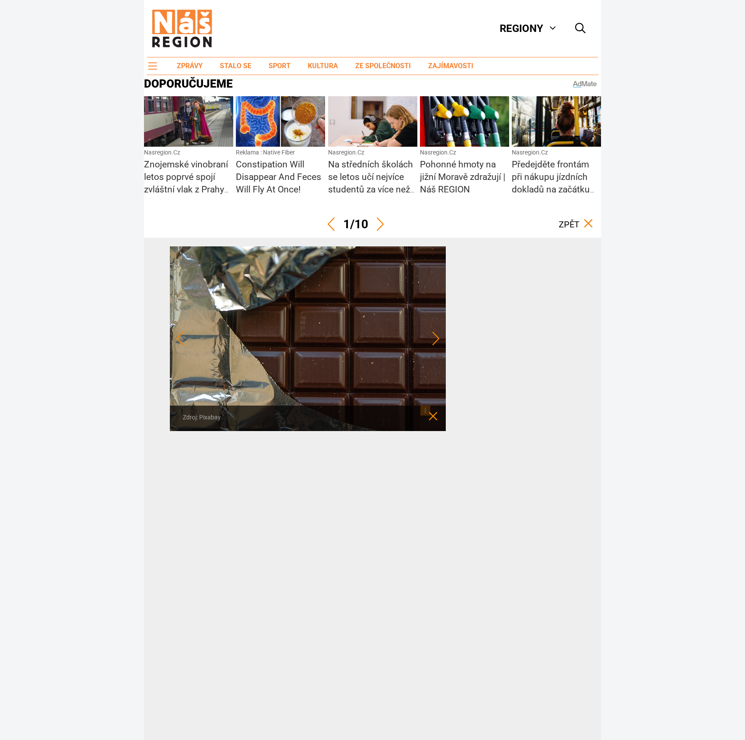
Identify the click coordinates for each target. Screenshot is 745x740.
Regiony (521, 28)
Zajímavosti (450, 66)
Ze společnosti (383, 66)
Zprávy (190, 66)
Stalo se (235, 66)
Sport (280, 66)
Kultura (323, 66)
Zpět (569, 224)
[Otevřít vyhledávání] (580, 28)
